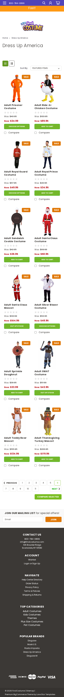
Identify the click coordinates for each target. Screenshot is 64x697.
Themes (32, 618)
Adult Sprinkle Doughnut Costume (13, 373)
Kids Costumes (32, 614)
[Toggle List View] (12, 63)
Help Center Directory (32, 579)
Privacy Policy (32, 587)
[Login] (50, 3)
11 (35, 488)
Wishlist (32, 559)
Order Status (32, 583)
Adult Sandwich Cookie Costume (15, 240)
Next (55, 489)
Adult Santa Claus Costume (45, 240)
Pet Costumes (32, 625)
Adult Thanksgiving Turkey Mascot (47, 439)
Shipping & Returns (32, 594)
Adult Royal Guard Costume (15, 173)
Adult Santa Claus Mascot (15, 306)
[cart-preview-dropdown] (57, 3)
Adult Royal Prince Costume (46, 173)
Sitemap (30, 690)
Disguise (32, 640)
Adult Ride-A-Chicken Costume (46, 107)
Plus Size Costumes (32, 621)
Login (26, 563)
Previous (11, 483)
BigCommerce (20, 694)
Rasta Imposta (32, 648)
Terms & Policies (32, 591)
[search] (44, 3)
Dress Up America (20, 38)
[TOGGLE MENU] (4, 2)
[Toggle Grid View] (5, 63)
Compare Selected (48, 496)
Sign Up (36, 563)
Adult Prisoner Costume (13, 107)
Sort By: (24, 68)
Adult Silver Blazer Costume (46, 306)
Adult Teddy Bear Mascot (15, 439)
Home (5, 38)
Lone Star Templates (45, 694)
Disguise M (32, 655)
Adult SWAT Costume (41, 373)
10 (28, 488)
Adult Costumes (32, 611)
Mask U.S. (32, 644)
